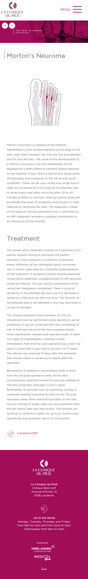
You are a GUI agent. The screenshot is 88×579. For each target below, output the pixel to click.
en (12, 26)
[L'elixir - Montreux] (44, 569)
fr (4, 26)
